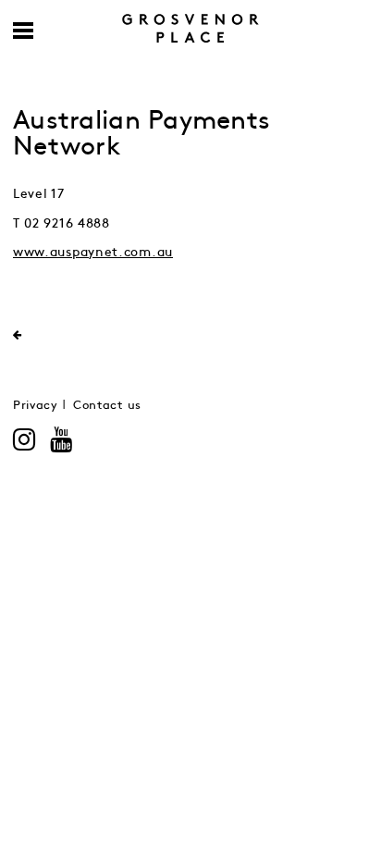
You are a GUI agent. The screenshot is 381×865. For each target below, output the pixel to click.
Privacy (35, 406)
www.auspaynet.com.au (93, 252)
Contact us (107, 406)
